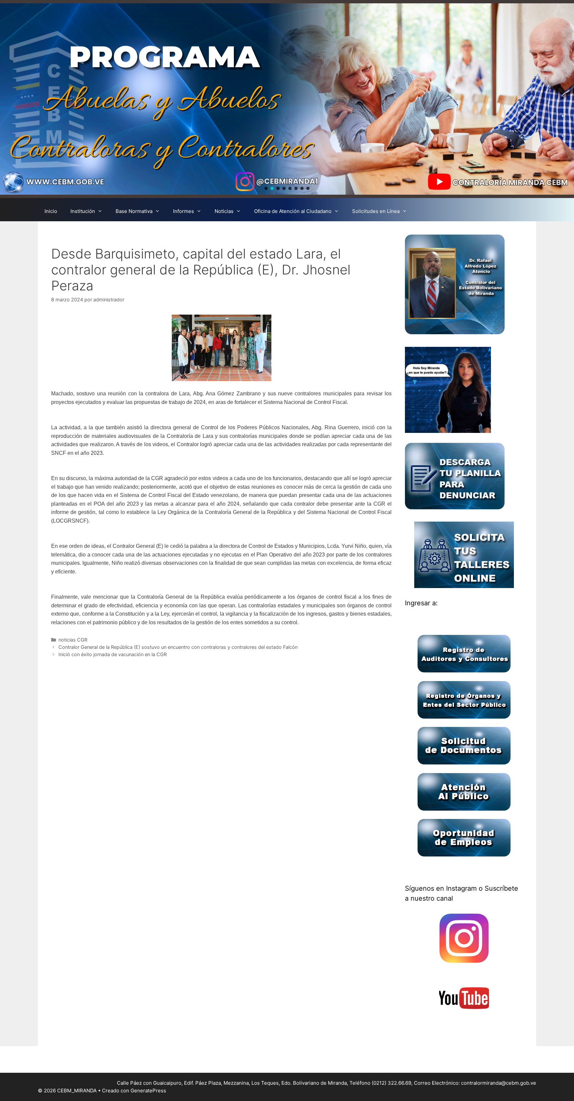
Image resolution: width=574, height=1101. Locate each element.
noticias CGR (72, 640)
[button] (266, 188)
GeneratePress (148, 1090)
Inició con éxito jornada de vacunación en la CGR (112, 654)
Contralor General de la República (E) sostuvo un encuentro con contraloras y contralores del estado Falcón (178, 647)
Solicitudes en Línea (376, 211)
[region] (287, 99)
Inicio (51, 211)
